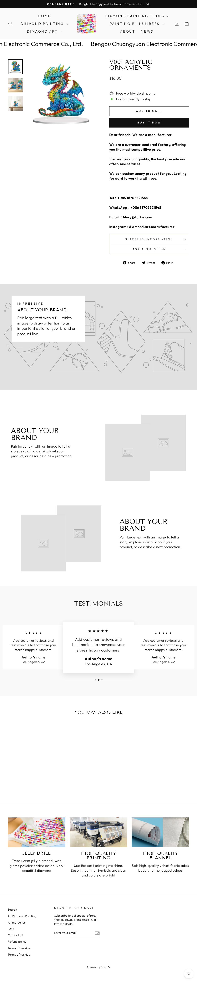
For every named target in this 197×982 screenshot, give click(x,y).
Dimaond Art (43, 31)
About (127, 31)
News (147, 31)
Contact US (15, 935)
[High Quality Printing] (98, 832)
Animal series (17, 922)
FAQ (11, 929)
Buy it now (149, 122)
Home (44, 16)
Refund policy (17, 941)
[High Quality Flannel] (160, 832)
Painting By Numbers (135, 23)
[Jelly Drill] (36, 832)
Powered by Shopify (98, 967)
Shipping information (149, 239)
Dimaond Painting (43, 23)
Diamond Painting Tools (135, 16)
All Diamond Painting (22, 916)
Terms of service (19, 948)
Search (12, 909)
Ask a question (149, 249)
